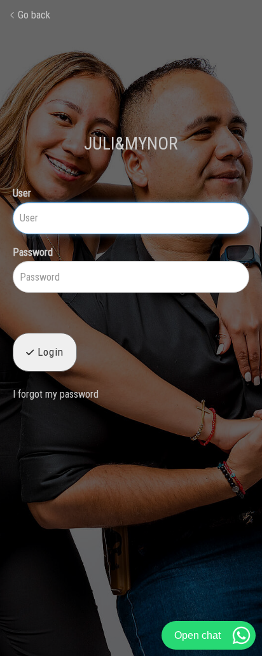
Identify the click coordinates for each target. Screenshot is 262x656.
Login (49, 351)
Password (33, 252)
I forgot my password (56, 394)
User (22, 193)
